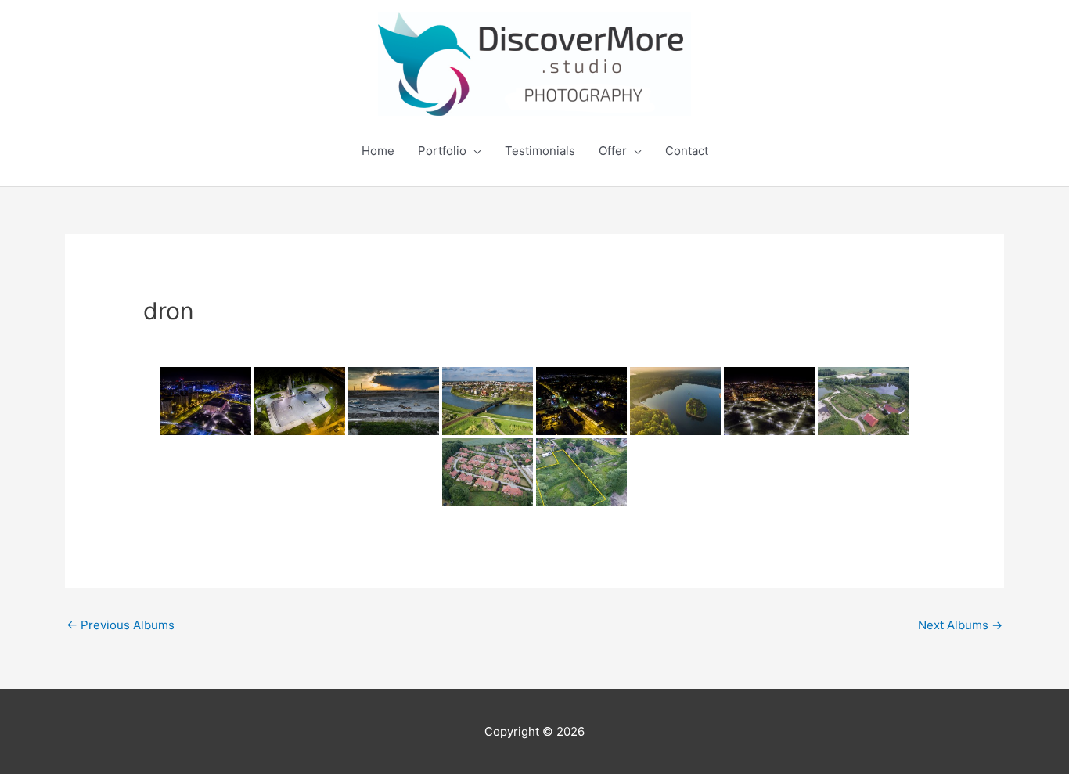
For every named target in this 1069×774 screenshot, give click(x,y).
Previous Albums (121, 624)
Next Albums (960, 624)
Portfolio (442, 150)
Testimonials (540, 150)
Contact (686, 150)
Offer (613, 150)
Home (378, 150)
